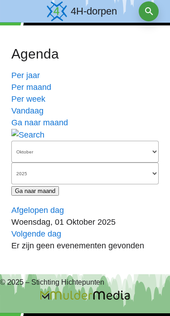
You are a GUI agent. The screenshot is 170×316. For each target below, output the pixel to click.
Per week (28, 99)
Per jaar (25, 75)
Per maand (31, 87)
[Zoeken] (27, 134)
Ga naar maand (39, 122)
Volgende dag (36, 233)
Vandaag (27, 110)
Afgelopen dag (37, 210)
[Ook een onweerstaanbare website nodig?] (85, 295)
